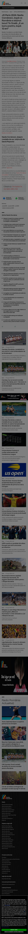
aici (24, 911)
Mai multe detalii (7, 905)
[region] (14, 914)
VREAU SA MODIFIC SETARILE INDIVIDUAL (14, 931)
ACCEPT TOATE (14, 929)
